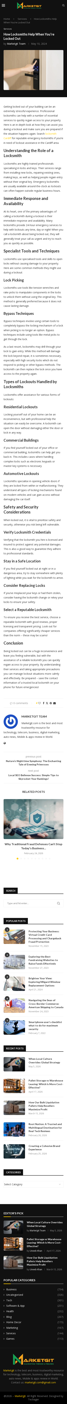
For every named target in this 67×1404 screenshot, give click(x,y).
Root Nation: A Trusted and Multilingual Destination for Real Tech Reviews (45, 1128)
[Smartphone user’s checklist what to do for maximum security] (14, 1027)
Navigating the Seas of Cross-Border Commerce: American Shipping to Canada (46, 1004)
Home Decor (34, 1322)
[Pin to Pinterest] (51, 703)
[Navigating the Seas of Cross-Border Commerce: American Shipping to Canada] (14, 1005)
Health (34, 1311)
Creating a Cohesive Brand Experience (44, 1147)
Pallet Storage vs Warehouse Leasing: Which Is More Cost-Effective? (46, 1084)
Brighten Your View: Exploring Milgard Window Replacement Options (44, 982)
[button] (7, 829)
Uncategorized (34, 1294)
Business (34, 1289)
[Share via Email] (54, 703)
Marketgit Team (16, 43)
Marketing (34, 1327)
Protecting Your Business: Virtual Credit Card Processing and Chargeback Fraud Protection (45, 936)
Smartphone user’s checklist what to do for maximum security (45, 1026)
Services (22, 18)
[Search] (63, 5)
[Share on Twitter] (47, 703)
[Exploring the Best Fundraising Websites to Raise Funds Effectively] (14, 962)
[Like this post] (39, 703)
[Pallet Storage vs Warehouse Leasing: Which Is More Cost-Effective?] (14, 1086)
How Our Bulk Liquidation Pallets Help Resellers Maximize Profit (44, 1106)
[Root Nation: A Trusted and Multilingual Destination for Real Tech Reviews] (14, 1129)
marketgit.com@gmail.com (40, 1382)
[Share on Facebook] (43, 703)
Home (7, 18)
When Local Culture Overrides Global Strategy (44, 1060)
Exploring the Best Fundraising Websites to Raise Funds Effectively (43, 960)
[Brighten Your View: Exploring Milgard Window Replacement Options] (14, 984)
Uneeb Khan (36, 1250)
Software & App (34, 1305)
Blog (34, 1316)
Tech (34, 1300)
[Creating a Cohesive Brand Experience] (14, 1151)
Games (34, 1338)
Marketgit (8, 1370)
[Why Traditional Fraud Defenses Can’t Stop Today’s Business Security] (33, 819)
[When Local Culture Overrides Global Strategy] (14, 1064)
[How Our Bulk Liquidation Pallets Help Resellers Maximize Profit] (14, 1108)
